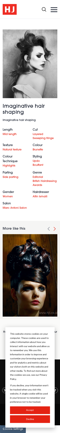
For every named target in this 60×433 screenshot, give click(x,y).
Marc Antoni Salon (15, 208)
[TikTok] (55, 390)
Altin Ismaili (40, 196)
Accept (30, 410)
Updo (36, 161)
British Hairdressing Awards (45, 183)
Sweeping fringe (43, 138)
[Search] (44, 9)
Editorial (38, 177)
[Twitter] (5, 390)
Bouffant (38, 165)
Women (8, 196)
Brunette (38, 149)
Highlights (9, 165)
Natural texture (12, 149)
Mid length (10, 134)
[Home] (10, 9)
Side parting (10, 177)
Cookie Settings (13, 429)
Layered (38, 134)
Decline (30, 419)
